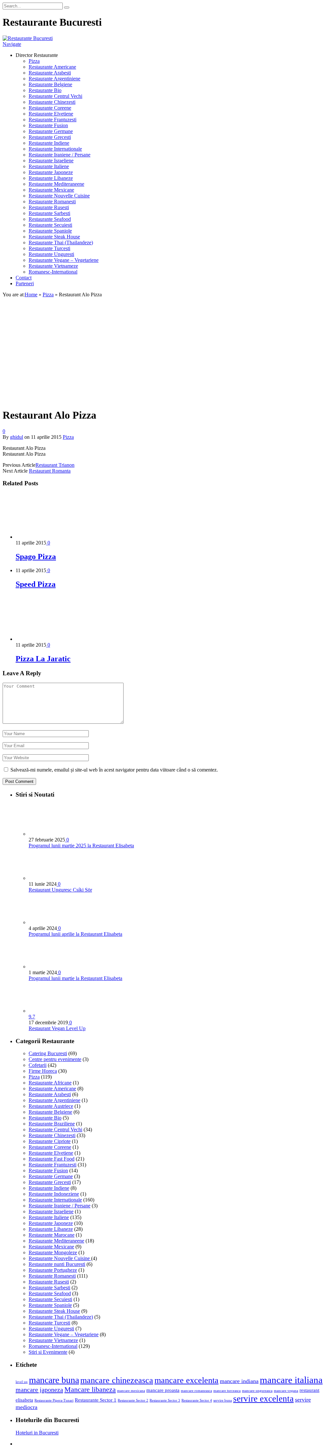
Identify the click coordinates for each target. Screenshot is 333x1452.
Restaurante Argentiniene (54, 78)
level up (22, 1382)
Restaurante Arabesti (50, 72)
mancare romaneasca (196, 1390)
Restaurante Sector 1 (95, 1400)
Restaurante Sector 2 (133, 1400)
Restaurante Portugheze (53, 1270)
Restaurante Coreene (50, 108)
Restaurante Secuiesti (50, 225)
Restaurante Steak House (54, 236)
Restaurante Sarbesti (49, 213)
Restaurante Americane (52, 67)
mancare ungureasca (257, 1390)
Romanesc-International (53, 272)
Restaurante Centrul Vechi (55, 96)
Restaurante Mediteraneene (56, 184)
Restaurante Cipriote (50, 1141)
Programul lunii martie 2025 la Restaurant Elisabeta (81, 845)
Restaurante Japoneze (51, 172)
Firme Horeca (43, 1071)
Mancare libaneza (90, 1389)
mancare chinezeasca (116, 1380)
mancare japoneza (39, 1389)
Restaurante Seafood (50, 219)
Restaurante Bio (45, 90)
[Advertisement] (166, 356)
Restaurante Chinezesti (52, 102)
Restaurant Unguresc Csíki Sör (60, 890)
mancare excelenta (186, 1380)
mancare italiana (291, 1380)
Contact (24, 277)
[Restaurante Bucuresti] (28, 38)
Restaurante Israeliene (51, 160)
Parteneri (25, 283)
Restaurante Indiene (49, 143)
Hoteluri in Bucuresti (37, 1432)
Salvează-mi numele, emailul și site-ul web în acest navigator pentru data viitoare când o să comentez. (114, 770)
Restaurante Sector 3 (165, 1400)
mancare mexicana (131, 1390)
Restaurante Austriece (51, 1106)
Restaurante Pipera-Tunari (53, 1400)
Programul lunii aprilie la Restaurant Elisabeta (75, 934)
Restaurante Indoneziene (54, 1194)
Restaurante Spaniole (50, 231)
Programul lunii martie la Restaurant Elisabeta (75, 978)
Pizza (34, 61)
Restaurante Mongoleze (53, 1252)
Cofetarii (38, 1065)
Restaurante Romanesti (52, 201)
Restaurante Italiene (49, 166)
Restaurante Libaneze (51, 178)
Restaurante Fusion (48, 125)
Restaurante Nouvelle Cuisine (59, 195)
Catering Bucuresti (48, 1053)
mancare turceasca (227, 1390)
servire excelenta (263, 1399)
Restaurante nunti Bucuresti (57, 1264)
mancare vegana (286, 1390)
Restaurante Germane (51, 131)
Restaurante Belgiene (50, 84)
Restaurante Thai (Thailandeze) (61, 242)
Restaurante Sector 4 (196, 1400)
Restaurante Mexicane (51, 190)
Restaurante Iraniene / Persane (59, 154)
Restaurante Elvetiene (51, 113)
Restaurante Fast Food (51, 1159)
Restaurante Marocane (51, 1235)
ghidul (16, 437)
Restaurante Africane (50, 1082)
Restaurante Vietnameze (53, 266)
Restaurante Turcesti (49, 248)
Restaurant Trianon (54, 465)
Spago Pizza (36, 556)
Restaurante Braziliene (52, 1123)
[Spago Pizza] (50, 537)
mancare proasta (163, 1390)
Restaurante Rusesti (49, 207)
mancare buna (54, 1380)
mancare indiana (239, 1381)
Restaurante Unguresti (51, 254)
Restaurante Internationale (55, 149)
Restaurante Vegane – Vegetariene (64, 260)
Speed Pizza (36, 584)
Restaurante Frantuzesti (52, 119)
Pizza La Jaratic (43, 658)
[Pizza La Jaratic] (50, 639)
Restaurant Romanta (50, 471)
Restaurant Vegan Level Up (57, 1028)
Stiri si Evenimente (48, 1352)
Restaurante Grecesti (50, 137)
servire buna (222, 1400)
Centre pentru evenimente (55, 1059)
